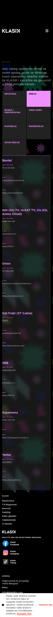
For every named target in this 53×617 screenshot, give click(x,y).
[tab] (14, 147)
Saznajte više (24, 614)
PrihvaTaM (45, 605)
